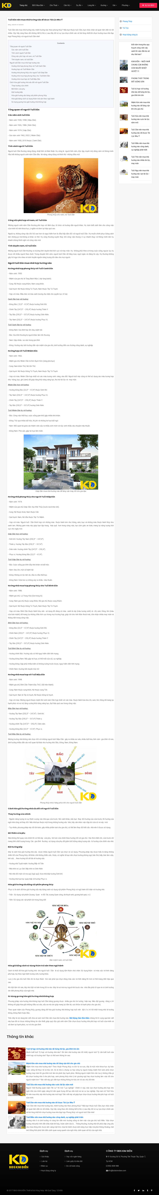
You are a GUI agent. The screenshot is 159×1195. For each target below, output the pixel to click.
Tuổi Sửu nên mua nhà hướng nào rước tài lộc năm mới (49, 1084)
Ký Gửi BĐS (149, 5)
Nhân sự (44, 1166)
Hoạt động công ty (130, 35)
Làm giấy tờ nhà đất (74, 1161)
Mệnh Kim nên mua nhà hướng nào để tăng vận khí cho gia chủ (53, 1063)
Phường (125, 5)
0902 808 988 (113, 1166)
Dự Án (79, 5)
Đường (104, 5)
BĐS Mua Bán (38, 5)
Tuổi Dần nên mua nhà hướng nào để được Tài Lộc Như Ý (50, 1102)
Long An (91, 5)
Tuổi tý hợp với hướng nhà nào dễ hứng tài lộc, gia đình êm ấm (52, 1049)
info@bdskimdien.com (117, 1170)
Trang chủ (23, 5)
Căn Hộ (67, 5)
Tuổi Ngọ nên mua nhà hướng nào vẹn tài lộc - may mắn (140, 173)
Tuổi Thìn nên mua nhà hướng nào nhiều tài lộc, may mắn (140, 160)
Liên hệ (44, 1161)
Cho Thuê (54, 5)
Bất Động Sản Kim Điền (79, 1018)
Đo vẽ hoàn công (73, 1166)
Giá (114, 5)
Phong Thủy (127, 21)
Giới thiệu (45, 1157)
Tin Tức (126, 28)
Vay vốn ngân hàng (73, 1157)
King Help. (40, 1190)
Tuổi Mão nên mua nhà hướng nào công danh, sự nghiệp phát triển (54, 1117)
